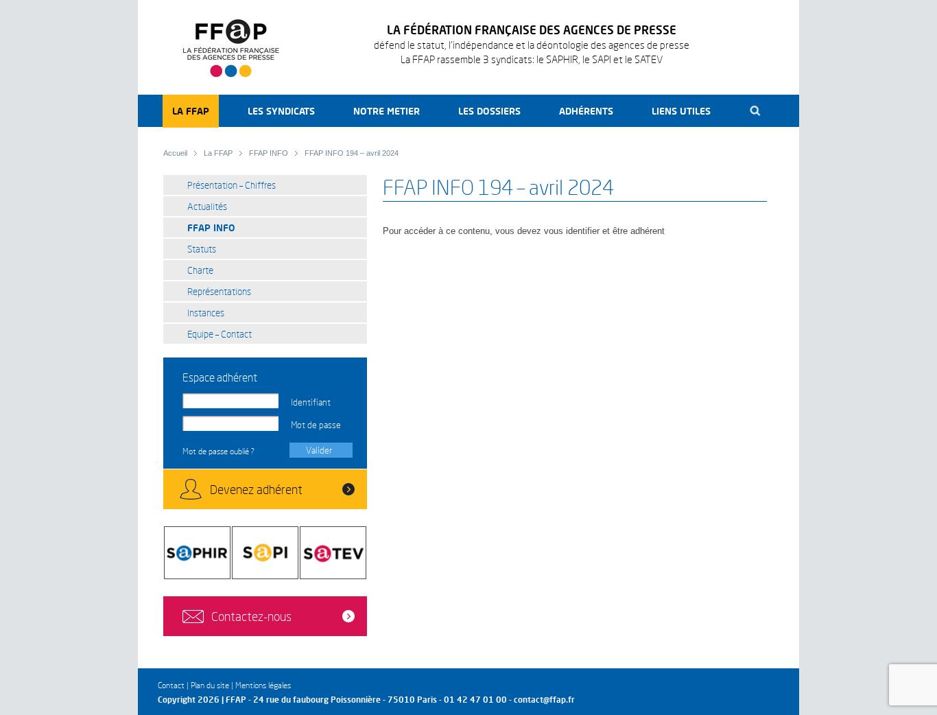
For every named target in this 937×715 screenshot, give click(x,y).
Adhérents (586, 111)
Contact (171, 685)
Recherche (755, 111)
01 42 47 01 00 (475, 699)
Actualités (207, 206)
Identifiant (311, 402)
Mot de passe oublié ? (218, 451)
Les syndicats (281, 111)
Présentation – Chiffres (231, 185)
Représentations (219, 291)
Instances (205, 312)
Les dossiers (489, 111)
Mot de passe (316, 424)
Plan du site (210, 685)
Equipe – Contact (219, 334)
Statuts (201, 249)
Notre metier (386, 111)
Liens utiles (681, 111)
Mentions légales (263, 685)
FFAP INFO (268, 153)
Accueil (175, 153)
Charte (200, 270)
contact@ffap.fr (544, 699)
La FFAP (190, 111)
